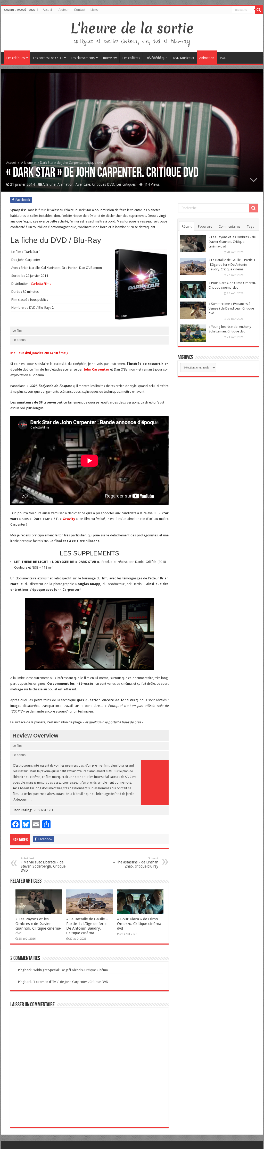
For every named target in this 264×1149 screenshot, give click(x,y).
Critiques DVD (103, 184)
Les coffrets (131, 58)
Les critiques (15, 58)
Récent (187, 226)
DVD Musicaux (183, 58)
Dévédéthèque (156, 58)
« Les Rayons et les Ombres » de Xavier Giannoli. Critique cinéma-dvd (38, 926)
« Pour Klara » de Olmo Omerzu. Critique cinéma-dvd (140, 924)
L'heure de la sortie (132, 28)
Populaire (205, 226)
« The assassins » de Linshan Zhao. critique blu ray (135, 862)
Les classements (83, 58)
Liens (94, 10)
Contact (79, 10)
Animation (206, 58)
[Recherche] (259, 10)
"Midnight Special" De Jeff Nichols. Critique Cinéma (70, 970)
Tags (250, 226)
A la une (27, 163)
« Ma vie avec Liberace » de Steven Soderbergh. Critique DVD (43, 864)
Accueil (48, 10)
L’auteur (63, 10)
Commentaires (229, 226)
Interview (110, 58)
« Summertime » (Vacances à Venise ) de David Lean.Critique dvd (231, 308)
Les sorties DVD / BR (48, 58)
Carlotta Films (41, 284)
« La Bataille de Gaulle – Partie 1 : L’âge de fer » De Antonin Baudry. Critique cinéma (87, 926)
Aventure (83, 184)
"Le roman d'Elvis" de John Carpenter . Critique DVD (70, 982)
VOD (223, 58)
